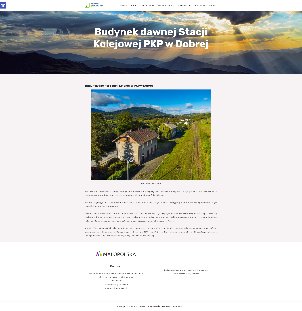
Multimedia (199, 5)
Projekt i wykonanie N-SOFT (172, 306)
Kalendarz (183, 5)
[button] (3, 5)
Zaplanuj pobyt (165, 5)
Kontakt (212, 5)
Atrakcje (123, 5)
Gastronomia (148, 5)
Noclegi (134, 5)
